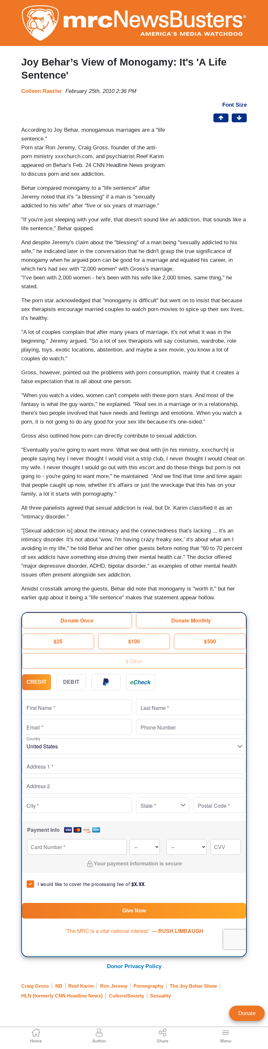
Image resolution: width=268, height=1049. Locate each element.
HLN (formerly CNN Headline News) (62, 995)
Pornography (148, 986)
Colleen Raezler (41, 91)
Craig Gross (35, 986)
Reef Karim (81, 986)
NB (58, 986)
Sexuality (160, 995)
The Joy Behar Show (193, 986)
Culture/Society (126, 995)
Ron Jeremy (113, 986)
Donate (247, 1013)
